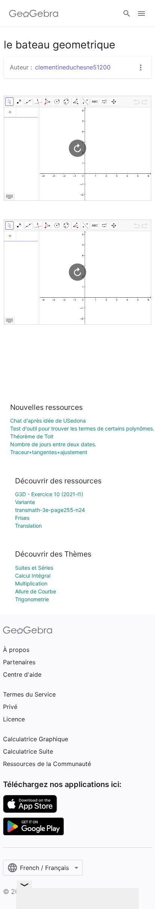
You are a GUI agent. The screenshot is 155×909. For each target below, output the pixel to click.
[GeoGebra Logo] (33, 13)
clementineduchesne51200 (73, 67)
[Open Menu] (141, 13)
